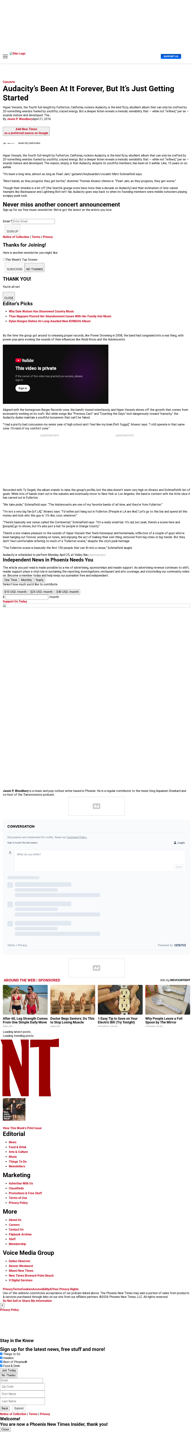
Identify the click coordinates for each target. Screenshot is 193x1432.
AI (50, 1289)
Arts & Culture (18, 1152)
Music (13, 1157)
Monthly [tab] (26, 580)
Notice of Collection (16, 237)
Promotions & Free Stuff (25, 1193)
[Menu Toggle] (5, 56)
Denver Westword (21, 1266)
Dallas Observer (19, 1261)
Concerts (9, 82)
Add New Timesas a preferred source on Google (26, 131)
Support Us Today (15, 601)
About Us (15, 1220)
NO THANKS (34, 269)
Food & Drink (17, 1147)
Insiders (8, 1358)
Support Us (171, 56)
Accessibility (40, 1289)
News (12, 1142)
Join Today (9, 1370)
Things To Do (18, 1161)
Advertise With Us (21, 1183)
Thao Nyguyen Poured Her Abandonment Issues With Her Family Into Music (60, 316)
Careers (14, 1225)
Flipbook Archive (20, 1234)
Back (5, 1408)
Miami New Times (21, 1270)
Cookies (26, 1289)
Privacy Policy (18, 1203)
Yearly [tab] (40, 580)
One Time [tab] (10, 580)
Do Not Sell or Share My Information (27, 1301)
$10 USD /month (15, 592)
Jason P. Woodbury (20, 119)
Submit (19, 1408)
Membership (17, 1244)
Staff (12, 1239)
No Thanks (9, 1375)
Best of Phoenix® (15, 1362)
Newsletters (17, 1166)
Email (7, 221)
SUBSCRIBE (15, 269)
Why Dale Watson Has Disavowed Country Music (41, 311)
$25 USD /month (41, 592)
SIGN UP (12, 231)
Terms (36, 237)
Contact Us (16, 1229)
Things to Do (11, 1354)
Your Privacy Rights (65, 1289)
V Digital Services (20, 1280)
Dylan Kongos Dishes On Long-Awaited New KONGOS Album (50, 321)
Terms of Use (18, 1198)
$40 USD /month (67, 592)
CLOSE (8, 298)
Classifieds (16, 1188)
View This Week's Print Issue (22, 1128)
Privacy (48, 237)
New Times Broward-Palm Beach (31, 1275)
